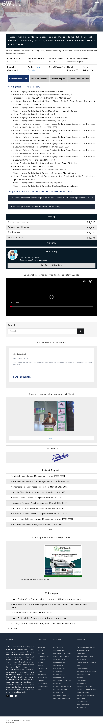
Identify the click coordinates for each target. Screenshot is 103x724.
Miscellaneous (83, 704)
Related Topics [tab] (58, 79)
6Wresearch (16, 720)
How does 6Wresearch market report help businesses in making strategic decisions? (49, 198)
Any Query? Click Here (51, 265)
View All (51, 438)
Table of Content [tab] (39, 79)
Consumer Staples (84, 686)
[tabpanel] (51, 416)
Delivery (41, 665)
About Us (41, 647)
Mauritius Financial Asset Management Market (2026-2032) (38, 508)
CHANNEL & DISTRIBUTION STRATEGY (59, 668)
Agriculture (81, 707)
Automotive (81, 683)
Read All (12, 628)
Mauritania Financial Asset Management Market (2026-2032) (39, 514)
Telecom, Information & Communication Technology (87, 674)
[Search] (92, 3)
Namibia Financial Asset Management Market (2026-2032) (38, 476)
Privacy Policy (44, 656)
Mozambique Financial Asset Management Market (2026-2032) (40, 482)
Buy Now (51, 243)
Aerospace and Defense (86, 647)
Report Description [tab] (18, 79)
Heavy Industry (83, 668)
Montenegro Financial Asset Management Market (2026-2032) (39, 487)
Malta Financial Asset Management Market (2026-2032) (36, 525)
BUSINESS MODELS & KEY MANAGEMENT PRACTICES (62, 689)
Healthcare (81, 680)
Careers (41, 653)
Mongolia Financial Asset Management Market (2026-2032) (38, 492)
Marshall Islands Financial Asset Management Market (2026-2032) (42, 519)
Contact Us (42, 677)
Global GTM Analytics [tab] (79, 79)
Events (40, 650)
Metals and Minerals (85, 695)
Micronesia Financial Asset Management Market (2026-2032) (39, 503)
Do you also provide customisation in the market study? (36, 206)
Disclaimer (42, 674)
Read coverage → (14, 377)
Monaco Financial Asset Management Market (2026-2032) (37, 498)
